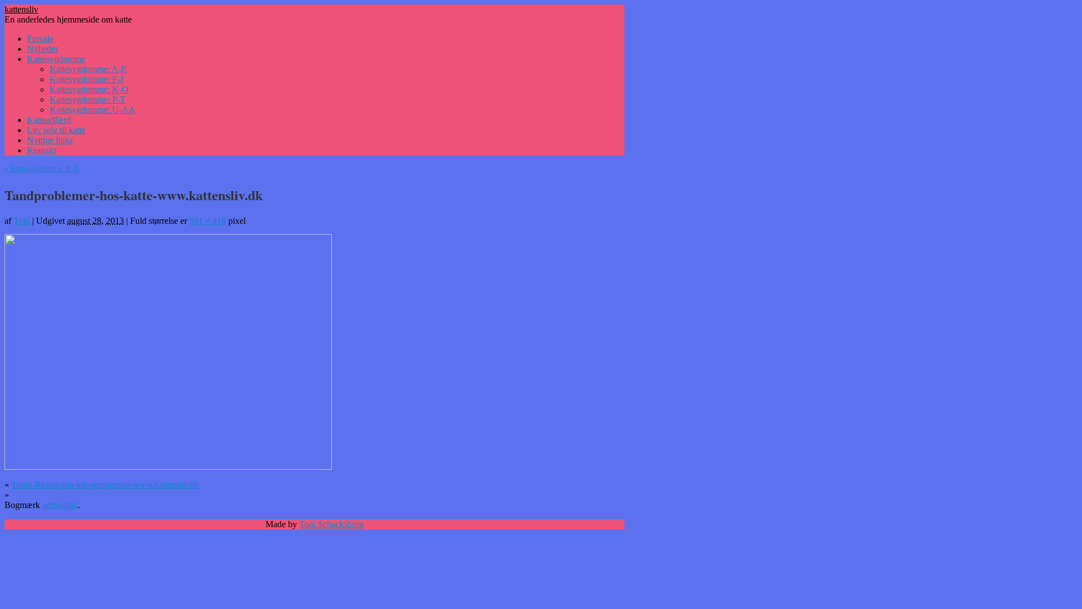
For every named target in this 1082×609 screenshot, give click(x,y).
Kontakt (41, 150)
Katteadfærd (49, 120)
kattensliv (21, 9)
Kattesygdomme (56, 59)
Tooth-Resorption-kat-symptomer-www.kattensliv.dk (105, 484)
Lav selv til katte (56, 130)
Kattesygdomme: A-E (88, 69)
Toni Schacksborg (331, 524)
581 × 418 (207, 221)
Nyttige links (50, 140)
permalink (60, 505)
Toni (22, 221)
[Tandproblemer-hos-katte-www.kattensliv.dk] (168, 467)
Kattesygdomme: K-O (89, 89)
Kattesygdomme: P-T (88, 99)
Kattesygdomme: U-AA (92, 109)
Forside (40, 38)
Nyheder (42, 49)
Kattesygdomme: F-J (86, 79)
